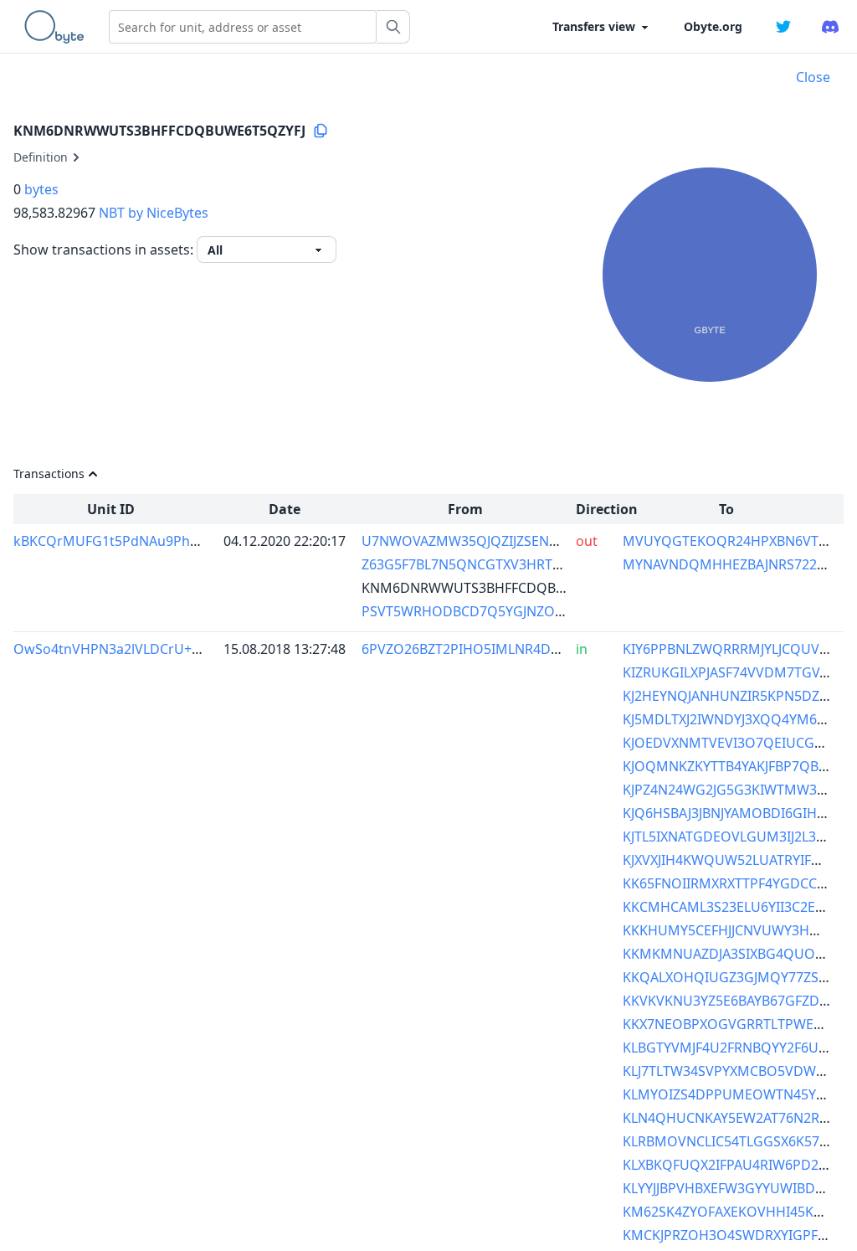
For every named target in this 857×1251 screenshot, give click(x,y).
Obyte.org (713, 26)
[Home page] (58, 27)
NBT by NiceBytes (153, 212)
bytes (41, 189)
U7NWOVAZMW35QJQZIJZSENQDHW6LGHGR (503, 541)
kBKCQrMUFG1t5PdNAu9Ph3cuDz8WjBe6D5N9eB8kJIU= (190, 541)
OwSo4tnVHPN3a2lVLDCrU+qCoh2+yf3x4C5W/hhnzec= (187, 649)
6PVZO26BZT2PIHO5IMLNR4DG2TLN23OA (494, 649)
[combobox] (243, 27)
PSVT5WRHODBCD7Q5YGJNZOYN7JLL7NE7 (495, 611)
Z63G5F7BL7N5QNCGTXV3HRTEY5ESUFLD (493, 564)
